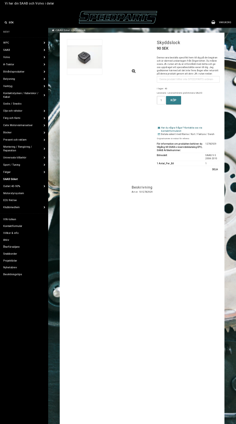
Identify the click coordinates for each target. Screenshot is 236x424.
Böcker (7, 132)
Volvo (6, 57)
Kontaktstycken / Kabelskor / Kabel (20, 95)
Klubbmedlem (11, 207)
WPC (6, 42)
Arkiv (6, 239)
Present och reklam (14, 139)
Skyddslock (79, 30)
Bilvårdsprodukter (14, 71)
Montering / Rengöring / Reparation (17, 148)
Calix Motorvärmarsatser (18, 125)
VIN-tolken (9, 219)
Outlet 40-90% (11, 186)
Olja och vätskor (12, 110)
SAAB (6, 49)
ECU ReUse (10, 200)
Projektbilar (10, 260)
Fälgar (7, 172)
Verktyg (8, 86)
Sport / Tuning (11, 164)
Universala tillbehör (14, 157)
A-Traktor (8, 64)
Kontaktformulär (12, 226)
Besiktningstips (12, 274)
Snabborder (10, 253)
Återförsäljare (11, 246)
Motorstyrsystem (13, 193)
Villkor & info (11, 233)
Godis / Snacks (12, 103)
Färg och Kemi (11, 118)
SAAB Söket (10, 179)
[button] (223, 22)
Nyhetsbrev (10, 267)
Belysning (9, 78)
